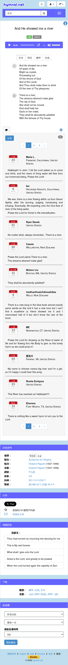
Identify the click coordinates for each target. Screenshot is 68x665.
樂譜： (22, 590)
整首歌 (33, 455)
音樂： (7, 467)
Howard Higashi (37, 463)
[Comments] (6, 129)
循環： (7, 455)
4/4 (30, 476)
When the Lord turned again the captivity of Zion (32, 565)
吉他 (47, 57)
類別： (7, 459)
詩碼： (7, 480)
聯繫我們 (11, 653)
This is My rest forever (18, 545)
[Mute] (49, 45)
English (22, 653)
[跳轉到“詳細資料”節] (65, 24)
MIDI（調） (54, 594)
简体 (51, 653)
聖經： (7, 484)
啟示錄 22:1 (35, 484)
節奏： (7, 476)
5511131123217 (37, 480)
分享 (9, 138)
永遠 (39, 455)
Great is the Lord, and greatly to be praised (29, 558)
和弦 (29, 57)
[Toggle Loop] (38, 45)
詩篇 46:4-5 (48, 484)
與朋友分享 (18, 514)
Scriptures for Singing (40, 459)
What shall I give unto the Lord (23, 552)
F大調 (32, 472)
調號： (7, 472)
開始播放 (11, 642)
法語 (32, 653)
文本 (21, 57)
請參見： (16, 532)
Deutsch (41, 653)
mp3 (31, 594)
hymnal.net (38, 660)
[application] (34, 45)
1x (44, 45)
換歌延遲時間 (11, 629)
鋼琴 (38, 57)
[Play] (9, 45)
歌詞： (7, 463)
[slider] (56, 45)
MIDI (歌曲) (41, 594)
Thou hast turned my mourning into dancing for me (33, 538)
